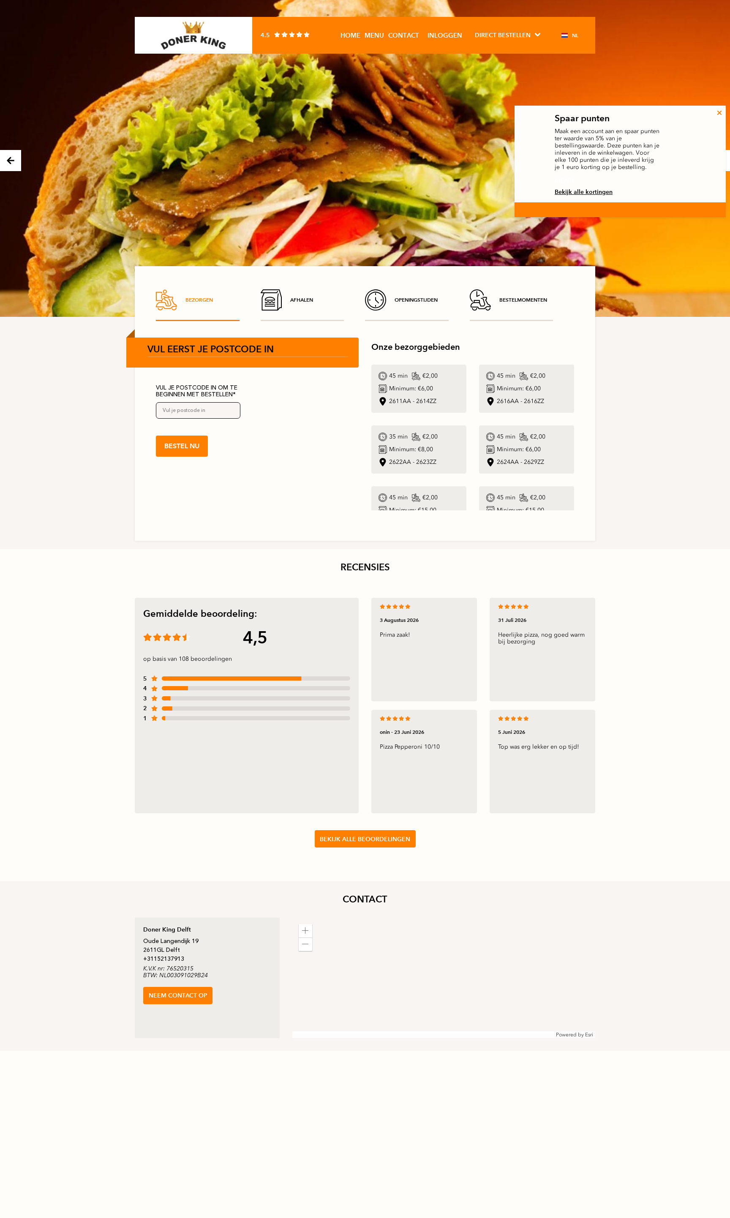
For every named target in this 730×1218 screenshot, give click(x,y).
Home (350, 35)
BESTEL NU (181, 446)
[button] (305, 930)
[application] (443, 978)
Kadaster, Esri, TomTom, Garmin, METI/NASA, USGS (354, 1034)
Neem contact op (178, 995)
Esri (589, 1035)
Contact (403, 35)
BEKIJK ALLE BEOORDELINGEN (365, 839)
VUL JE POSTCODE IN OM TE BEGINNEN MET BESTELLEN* (196, 391)
